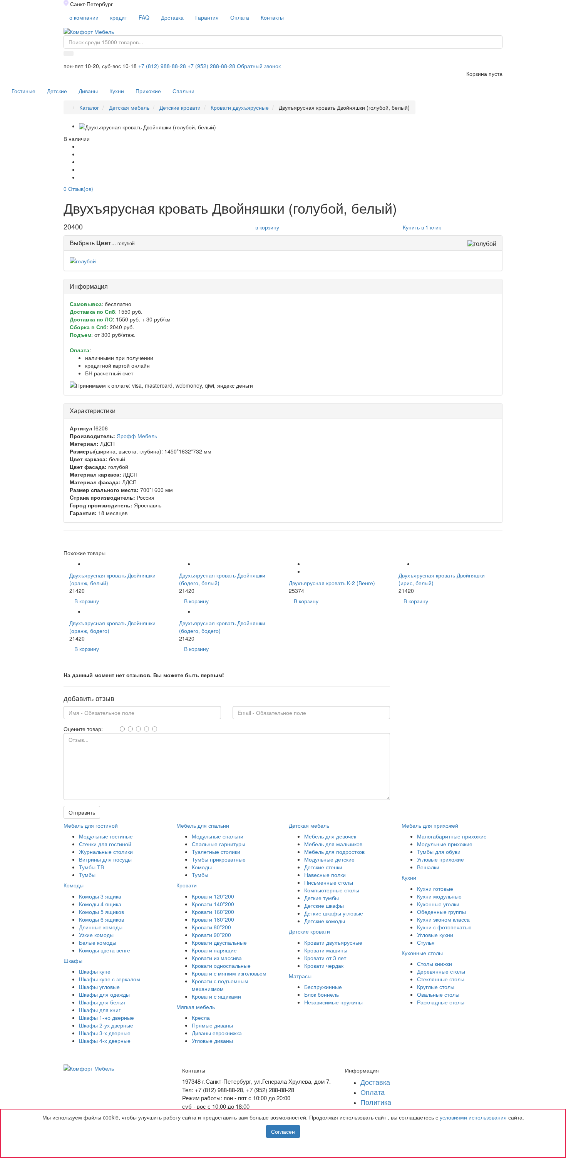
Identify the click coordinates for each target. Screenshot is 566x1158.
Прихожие (148, 91)
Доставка (172, 17)
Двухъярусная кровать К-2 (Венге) (332, 583)
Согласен (283, 1131)
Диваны (88, 91)
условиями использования (473, 1117)
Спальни (183, 91)
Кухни (116, 91)
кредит (118, 17)
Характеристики (93, 410)
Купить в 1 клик (422, 227)
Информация (89, 286)
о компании (84, 17)
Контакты (272, 17)
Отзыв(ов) (78, 188)
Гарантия (207, 17)
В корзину (86, 601)
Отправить (82, 812)
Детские (57, 91)
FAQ (144, 17)
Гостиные (23, 91)
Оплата (239, 17)
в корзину (267, 227)
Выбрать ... (93, 242)
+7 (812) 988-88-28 (162, 66)
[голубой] (83, 260)
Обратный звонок (259, 66)
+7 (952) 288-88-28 (211, 66)
